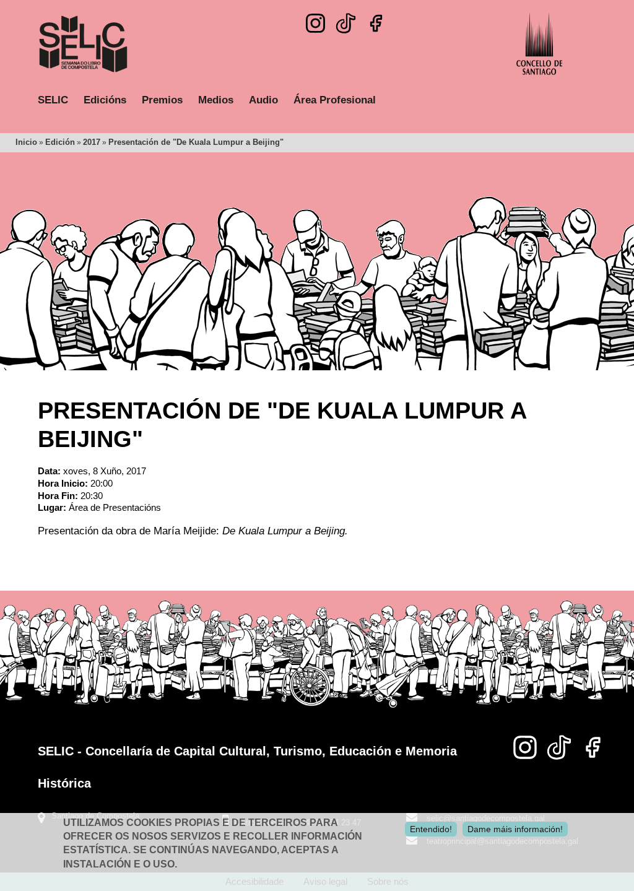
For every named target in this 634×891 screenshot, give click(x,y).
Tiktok (346, 19)
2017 (91, 142)
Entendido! (431, 829)
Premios (162, 100)
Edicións (105, 100)
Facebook (376, 23)
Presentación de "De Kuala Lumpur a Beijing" (196, 142)
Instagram (315, 23)
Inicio (26, 142)
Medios (215, 100)
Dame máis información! (515, 829)
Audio (263, 100)
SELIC (53, 100)
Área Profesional (334, 100)
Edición (60, 142)
